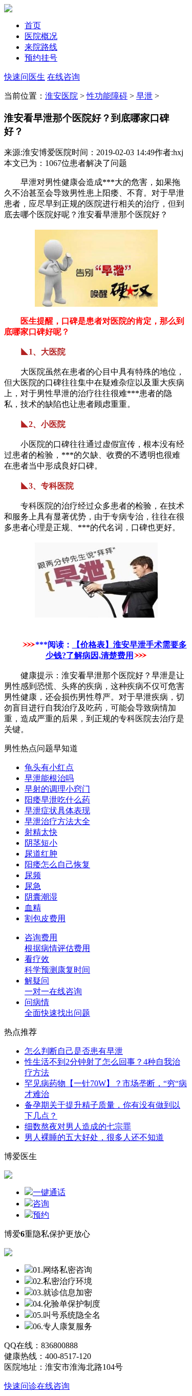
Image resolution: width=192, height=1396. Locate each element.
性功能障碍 (107, 95)
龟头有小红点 (49, 767)
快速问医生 (24, 76)
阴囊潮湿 (41, 896)
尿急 (33, 886)
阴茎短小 (41, 843)
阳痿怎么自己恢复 (57, 864)
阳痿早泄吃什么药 (57, 799)
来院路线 (41, 47)
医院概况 (41, 36)
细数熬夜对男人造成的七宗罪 (78, 1126)
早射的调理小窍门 (57, 789)
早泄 (144, 95)
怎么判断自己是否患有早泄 (74, 1051)
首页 (33, 25)
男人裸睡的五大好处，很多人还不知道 (94, 1137)
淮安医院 (61, 95)
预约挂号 (41, 57)
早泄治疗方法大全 (57, 821)
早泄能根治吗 (49, 778)
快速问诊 (20, 1386)
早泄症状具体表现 (57, 810)
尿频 (33, 875)
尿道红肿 (41, 853)
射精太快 (41, 832)
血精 (33, 907)
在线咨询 (63, 76)
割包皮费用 (45, 918)
